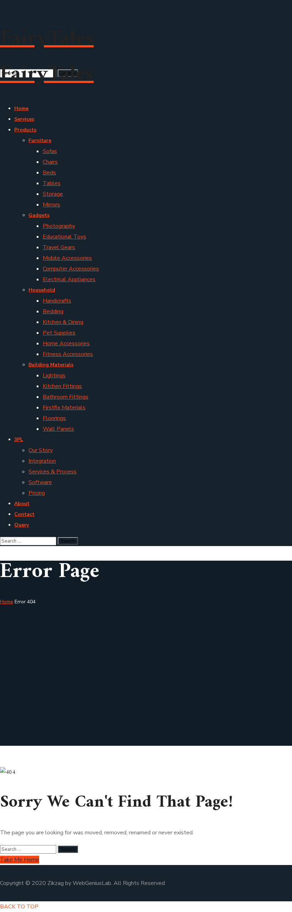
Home (6, 601)
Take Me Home (19, 860)
